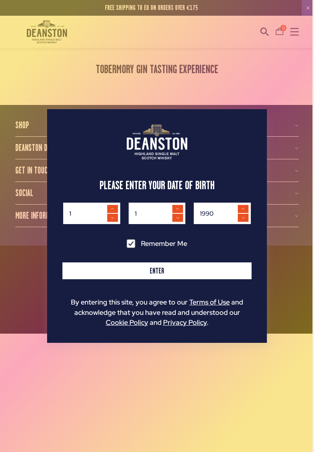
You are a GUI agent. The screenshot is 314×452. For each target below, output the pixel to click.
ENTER (157, 271)
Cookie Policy (127, 322)
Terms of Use (209, 302)
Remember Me (164, 243)
